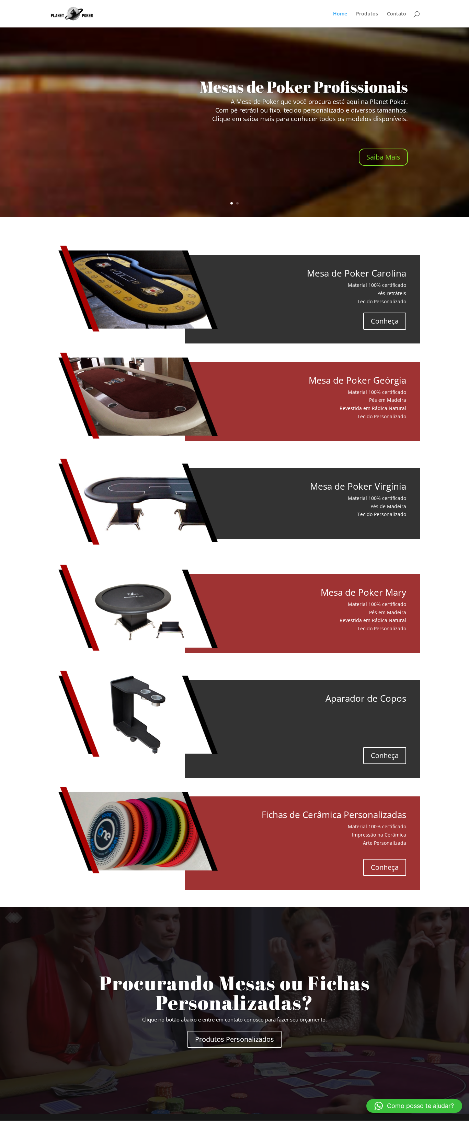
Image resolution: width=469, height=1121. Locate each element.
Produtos (367, 14)
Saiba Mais (383, 157)
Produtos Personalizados (234, 1039)
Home (340, 14)
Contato (396, 14)
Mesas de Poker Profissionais (304, 86)
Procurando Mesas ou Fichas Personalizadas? (234, 993)
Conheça (385, 321)
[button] (414, 1106)
